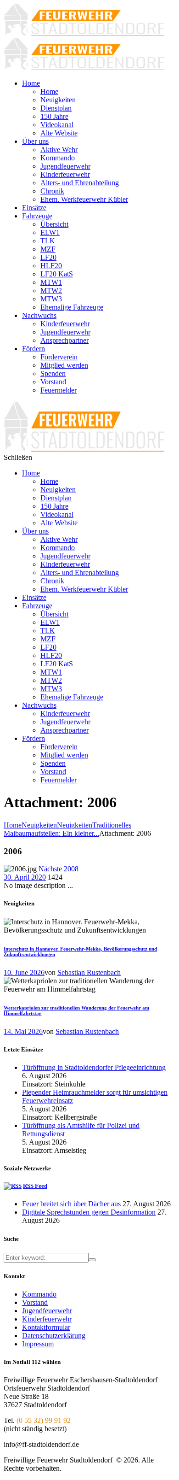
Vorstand (35, 1302)
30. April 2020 (25, 877)
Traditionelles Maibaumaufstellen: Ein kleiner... (67, 829)
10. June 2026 (24, 972)
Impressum (38, 1344)
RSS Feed (35, 1185)
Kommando (39, 1294)
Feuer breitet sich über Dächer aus (71, 1204)
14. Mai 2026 (23, 1031)
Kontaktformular (46, 1327)
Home (13, 825)
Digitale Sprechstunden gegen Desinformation (89, 1212)
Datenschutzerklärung (53, 1335)
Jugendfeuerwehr (47, 1311)
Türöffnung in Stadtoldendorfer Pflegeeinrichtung (94, 1067)
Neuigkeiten (39, 825)
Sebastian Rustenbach (89, 972)
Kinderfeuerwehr (47, 1319)
